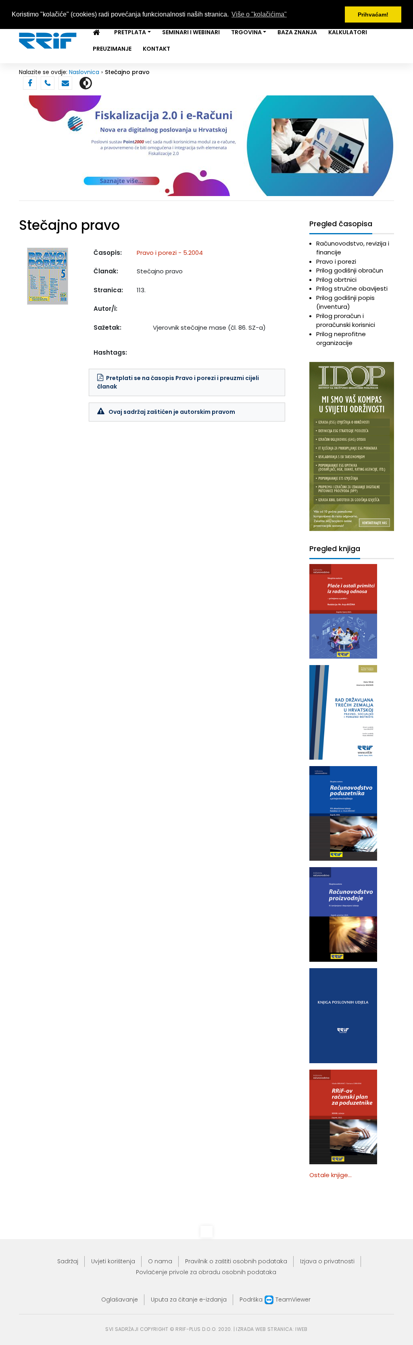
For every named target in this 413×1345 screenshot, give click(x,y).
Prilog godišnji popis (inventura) (345, 302)
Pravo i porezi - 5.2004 (170, 252)
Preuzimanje (112, 49)
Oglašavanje (119, 1299)
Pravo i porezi (336, 261)
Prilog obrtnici (336, 279)
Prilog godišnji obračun (349, 270)
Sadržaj (67, 1261)
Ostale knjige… (330, 1175)
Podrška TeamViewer (275, 1299)
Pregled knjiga (334, 549)
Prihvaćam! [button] (373, 14)
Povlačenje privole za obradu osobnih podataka (206, 1272)
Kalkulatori (347, 32)
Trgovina (246, 32)
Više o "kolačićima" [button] (259, 14)
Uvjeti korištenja (113, 1261)
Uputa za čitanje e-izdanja (189, 1299)
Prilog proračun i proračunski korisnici (345, 320)
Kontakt (156, 49)
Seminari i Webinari (191, 32)
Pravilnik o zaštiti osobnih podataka (236, 1261)
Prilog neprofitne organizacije (341, 338)
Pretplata (130, 32)
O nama (160, 1261)
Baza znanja (297, 32)
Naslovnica (84, 72)
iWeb (301, 1329)
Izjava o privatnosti (327, 1261)
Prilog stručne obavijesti (352, 288)
